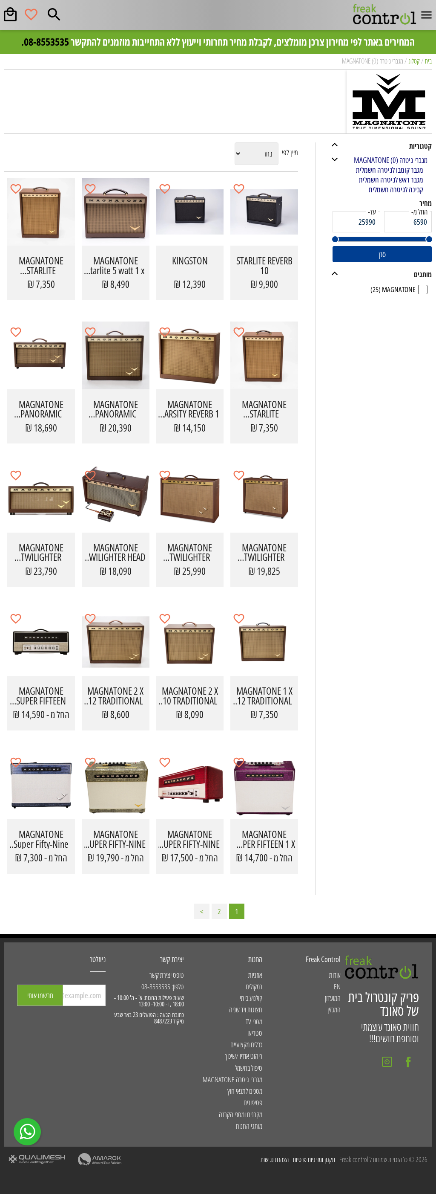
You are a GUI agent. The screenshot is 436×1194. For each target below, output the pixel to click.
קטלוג (414, 61)
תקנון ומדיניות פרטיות (314, 1159)
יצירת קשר (172, 959)
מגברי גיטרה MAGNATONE (232, 1079)
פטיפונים (253, 1102)
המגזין (334, 1009)
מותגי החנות (249, 1126)
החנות (255, 959)
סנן (382, 254)
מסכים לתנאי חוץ (244, 1091)
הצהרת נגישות (275, 1159)
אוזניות (255, 975)
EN (337, 986)
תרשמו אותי (40, 995)
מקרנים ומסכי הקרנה (240, 1114)
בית (428, 61)
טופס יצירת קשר (166, 975)
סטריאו (254, 1033)
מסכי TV (254, 1021)
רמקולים (254, 986)
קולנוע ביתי (251, 998)
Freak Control (323, 959)
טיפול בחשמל (248, 1068)
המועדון (333, 998)
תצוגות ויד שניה (245, 1009)
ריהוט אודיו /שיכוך (243, 1056)
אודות (335, 975)
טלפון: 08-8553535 (162, 986)
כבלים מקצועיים (246, 1044)
